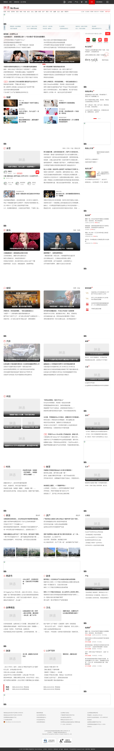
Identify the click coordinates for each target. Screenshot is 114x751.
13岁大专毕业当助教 (48, 28)
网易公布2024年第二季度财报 (20, 687)
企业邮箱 (87, 11)
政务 (62, 11)
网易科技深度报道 (63, 28)
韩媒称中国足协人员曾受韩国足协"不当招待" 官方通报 (61, 74)
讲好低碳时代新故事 (80, 26)
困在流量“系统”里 (54, 92)
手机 (45, 434)
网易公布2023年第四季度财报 (20, 689)
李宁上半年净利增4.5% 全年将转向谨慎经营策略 (99, 298)
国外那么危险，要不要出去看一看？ (55, 473)
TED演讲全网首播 (14, 28)
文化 (32, 11)
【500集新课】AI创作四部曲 (93, 534)
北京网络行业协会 (65, 712)
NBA (64, 148)
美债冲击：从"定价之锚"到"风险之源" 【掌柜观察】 (20, 319)
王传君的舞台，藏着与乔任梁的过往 (15, 255)
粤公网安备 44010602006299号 (13, 722)
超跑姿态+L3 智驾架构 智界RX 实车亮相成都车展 (59, 364)
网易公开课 (89, 148)
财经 (21, 11)
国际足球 (77, 148)
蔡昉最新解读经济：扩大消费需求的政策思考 (69, 121)
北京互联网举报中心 (41, 715)
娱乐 (28, 11)
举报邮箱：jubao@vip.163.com (94, 715)
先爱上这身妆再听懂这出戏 (52, 629)
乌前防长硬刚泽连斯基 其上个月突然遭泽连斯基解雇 (20, 66)
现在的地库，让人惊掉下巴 (52, 537)
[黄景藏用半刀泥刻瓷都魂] (51, 103)
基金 (78, 288)
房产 (43, 11)
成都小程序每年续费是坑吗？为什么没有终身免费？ (20, 521)
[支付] (82, 2)
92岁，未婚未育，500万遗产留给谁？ (16, 485)
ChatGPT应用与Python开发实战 (94, 532)
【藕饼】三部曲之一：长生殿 (53, 672)
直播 (36, 11)
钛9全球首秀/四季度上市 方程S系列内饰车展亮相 (19, 369)
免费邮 (91, 11)
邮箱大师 (96, 11)
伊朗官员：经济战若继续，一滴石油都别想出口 (18, 311)
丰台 (17, 557)
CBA (68, 148)
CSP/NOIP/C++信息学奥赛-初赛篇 (94, 545)
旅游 (8, 650)
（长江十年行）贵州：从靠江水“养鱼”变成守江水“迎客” (21, 667)
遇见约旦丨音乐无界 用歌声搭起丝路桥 (56, 42)
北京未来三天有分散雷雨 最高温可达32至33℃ (23, 81)
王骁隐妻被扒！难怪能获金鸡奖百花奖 (16, 253)
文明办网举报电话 (41, 722)
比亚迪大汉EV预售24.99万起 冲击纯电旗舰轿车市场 (60, 372)
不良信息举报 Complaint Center (77, 749)
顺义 (29, 557)
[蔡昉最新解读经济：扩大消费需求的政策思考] (51, 120)
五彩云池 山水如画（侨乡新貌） (14, 672)
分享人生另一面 (95, 26)
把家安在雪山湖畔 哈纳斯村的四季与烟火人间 (58, 47)
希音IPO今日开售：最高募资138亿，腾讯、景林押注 (60, 313)
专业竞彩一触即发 (96, 28)
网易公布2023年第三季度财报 (52, 689)
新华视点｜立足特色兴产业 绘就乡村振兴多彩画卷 (59, 579)
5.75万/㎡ (65, 557)
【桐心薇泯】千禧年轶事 (51, 669)
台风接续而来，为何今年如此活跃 (14, 40)
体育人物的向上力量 (80, 28)
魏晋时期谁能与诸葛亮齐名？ (103, 152)
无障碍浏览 (16, 2)
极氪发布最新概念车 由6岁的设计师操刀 (56, 374)
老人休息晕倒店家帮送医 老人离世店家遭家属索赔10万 (21, 74)
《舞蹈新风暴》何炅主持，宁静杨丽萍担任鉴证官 (59, 255)
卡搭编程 (101, 11)
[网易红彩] (37, 172)
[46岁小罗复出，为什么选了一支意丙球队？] (11, 111)
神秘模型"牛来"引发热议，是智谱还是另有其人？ (59, 408)
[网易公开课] (70, 2)
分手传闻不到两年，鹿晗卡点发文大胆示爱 (57, 263)
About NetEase (38, 749)
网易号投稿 (105, 60)
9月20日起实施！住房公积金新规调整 (55, 524)
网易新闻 (11, 7)
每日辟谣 (88, 47)
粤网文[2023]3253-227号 (67, 719)
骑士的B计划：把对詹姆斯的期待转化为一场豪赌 (68, 194)
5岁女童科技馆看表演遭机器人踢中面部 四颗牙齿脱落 (61, 72)
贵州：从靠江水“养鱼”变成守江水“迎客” (16, 42)
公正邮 (82, 11)
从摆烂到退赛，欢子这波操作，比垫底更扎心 (58, 261)
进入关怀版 (23, 2)
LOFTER (50, 650)
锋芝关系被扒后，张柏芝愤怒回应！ (15, 258)
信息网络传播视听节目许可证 (94, 722)
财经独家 (88, 288)
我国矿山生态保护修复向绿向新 (14, 45)
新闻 (5, 11)
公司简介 (45, 749)
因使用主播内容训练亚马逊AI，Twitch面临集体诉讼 (60, 410)
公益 (86, 367)
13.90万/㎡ (77, 557)
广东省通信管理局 (8, 719)
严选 (86, 576)
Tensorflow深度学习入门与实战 (93, 537)
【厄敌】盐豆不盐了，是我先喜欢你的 (56, 677)
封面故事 (28, 28)
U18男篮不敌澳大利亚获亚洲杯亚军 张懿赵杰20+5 (60, 165)
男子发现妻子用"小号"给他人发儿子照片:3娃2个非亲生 (21, 77)
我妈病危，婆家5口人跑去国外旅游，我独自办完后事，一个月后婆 (96, 95)
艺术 (86, 467)
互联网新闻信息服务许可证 (10, 717)
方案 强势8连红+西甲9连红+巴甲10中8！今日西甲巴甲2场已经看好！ (21, 176)
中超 (72, 148)
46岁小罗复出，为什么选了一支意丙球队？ (29, 112)
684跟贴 (100, 655)
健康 (54, 11)
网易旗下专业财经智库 (15, 26)
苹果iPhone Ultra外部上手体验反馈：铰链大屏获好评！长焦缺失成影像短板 (63, 434)
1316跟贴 (99, 666)
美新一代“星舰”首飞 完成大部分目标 (55, 584)
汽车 (51, 11)
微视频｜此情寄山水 (11, 34)
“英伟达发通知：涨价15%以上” (54, 400)
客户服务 (61, 749)
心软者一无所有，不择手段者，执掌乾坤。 (17, 629)
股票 (74, 288)
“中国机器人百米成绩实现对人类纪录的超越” (58, 45)
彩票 (17, 11)
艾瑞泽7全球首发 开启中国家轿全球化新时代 (18, 374)
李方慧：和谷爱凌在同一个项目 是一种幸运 (69, 112)
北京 (58, 11)
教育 (39, 11)
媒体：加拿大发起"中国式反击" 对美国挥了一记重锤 (20, 69)
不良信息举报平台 (41, 719)
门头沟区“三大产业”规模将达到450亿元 (16, 92)
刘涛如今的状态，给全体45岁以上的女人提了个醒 (19, 261)
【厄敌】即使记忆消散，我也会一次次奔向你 (58, 675)
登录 (92, 2)
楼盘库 (78, 515)
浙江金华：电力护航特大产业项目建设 (56, 600)
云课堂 (87, 515)
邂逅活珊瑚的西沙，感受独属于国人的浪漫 (29, 121)
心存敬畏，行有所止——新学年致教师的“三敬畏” (59, 488)
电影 (74, 230)
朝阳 (5, 557)
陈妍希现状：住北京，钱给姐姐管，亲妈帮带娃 (18, 263)
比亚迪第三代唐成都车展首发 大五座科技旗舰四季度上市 (22, 364)
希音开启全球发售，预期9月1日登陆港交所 (57, 422)
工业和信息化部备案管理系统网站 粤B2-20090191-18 (57, 730)
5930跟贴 (99, 648)
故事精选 (10, 607)
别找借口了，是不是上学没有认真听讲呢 (56, 493)
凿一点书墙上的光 (30, 26)
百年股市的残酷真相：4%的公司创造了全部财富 (59, 311)
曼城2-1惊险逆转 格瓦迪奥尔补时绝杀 (28, 193)
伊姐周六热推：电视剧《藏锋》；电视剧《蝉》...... (20, 488)
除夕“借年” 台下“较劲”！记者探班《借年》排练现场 (60, 623)
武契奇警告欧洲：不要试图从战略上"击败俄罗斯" (19, 72)
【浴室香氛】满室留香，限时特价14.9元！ (97, 592)
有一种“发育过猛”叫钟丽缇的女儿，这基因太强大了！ (20, 529)
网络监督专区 (104, 7)
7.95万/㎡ (53, 557)
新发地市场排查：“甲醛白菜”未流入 (15, 84)
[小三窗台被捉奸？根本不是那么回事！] (11, 103)
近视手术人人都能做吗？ (92, 159)
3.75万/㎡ (38, 557)
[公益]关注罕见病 (89, 382)
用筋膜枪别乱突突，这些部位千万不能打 (96, 360)
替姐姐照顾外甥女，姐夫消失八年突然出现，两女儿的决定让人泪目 (96, 105)
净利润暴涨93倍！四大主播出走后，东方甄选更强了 (60, 319)
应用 (10, 2)
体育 (8, 11)
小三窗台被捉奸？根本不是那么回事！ (29, 104)
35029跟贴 (104, 635)
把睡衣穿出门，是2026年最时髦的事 (15, 483)
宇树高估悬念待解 (96, 308)
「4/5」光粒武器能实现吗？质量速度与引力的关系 (103, 173)
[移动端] (64, 2)
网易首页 (6, 2)
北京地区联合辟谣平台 (66, 717)
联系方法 (50, 749)
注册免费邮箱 (99, 2)
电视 (78, 230)
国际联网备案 (40, 712)
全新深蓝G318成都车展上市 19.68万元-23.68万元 (59, 366)
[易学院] (91, 60)
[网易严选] (76, 2)
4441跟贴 (99, 641)
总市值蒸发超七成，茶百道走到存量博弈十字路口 (59, 316)
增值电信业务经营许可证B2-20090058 (13, 715)
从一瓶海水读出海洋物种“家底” (53, 597)
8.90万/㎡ (13, 557)
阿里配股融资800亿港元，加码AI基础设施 (57, 405)
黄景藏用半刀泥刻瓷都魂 (67, 103)
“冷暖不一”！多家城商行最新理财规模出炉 (17, 313)
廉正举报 (88, 749)
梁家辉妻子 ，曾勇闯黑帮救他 (53, 253)
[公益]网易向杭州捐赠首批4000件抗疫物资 (97, 385)
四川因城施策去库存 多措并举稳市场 (55, 521)
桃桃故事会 (89, 91)
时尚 (8, 467)
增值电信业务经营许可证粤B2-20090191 (13, 712)
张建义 (10, 171)
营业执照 (89, 719)
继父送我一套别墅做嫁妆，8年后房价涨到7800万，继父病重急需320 (96, 100)
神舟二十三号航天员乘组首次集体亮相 (56, 587)
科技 (25, 11)
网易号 (66, 11)
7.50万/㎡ (25, 557)
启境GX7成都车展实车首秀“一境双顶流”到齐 (18, 366)
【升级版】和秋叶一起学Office (93, 542)
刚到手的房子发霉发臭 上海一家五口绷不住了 (58, 69)
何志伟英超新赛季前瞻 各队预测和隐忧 (60, 87)
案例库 (38, 515)
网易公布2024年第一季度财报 (52, 687)
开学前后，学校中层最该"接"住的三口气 (56, 491)
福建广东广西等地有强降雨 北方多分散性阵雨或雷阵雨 (21, 595)
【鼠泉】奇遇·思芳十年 (51, 667)
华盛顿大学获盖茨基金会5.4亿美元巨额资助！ (58, 470)
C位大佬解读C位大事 (64, 26)
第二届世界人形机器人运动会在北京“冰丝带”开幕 (19, 87)
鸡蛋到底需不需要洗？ (91, 162)
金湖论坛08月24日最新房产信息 (54, 527)
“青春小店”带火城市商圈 (51, 40)
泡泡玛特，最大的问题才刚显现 (58, 81)
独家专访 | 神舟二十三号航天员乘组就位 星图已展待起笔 (61, 582)
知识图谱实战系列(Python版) (93, 540)
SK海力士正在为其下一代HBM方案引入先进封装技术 (60, 425)
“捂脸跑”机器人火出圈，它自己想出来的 (60, 84)
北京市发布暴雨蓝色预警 (11, 89)
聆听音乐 (45, 26)
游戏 (86, 415)
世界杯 (13, 11)
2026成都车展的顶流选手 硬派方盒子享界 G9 (18, 372)
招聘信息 (56, 749)
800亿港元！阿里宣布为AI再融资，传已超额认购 (59, 420)
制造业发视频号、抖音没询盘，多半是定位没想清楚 (20, 539)
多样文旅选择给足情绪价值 (12, 47)
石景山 (45, 557)
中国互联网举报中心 (41, 717)
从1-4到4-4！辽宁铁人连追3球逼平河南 (16, 205)
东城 (70, 557)
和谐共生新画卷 (49, 77)
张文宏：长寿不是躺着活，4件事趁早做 (96, 357)
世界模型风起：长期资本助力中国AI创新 (56, 428)
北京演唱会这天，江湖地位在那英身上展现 (57, 258)
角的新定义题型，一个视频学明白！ (55, 485)
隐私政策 (66, 749)
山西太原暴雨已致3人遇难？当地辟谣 (95, 55)
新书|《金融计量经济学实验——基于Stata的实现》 (60, 475)
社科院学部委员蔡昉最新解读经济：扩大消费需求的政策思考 (100, 304)
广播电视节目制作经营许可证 (67, 715)
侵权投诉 (93, 749)
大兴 (57, 557)
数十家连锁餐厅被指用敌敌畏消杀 (54, 66)
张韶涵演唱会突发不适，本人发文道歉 (60, 89)
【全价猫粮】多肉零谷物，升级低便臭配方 (97, 597)
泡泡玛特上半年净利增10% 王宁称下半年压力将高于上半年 (100, 293)
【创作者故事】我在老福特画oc (54, 680)
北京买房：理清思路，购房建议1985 (55, 539)
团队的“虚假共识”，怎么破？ (13, 600)
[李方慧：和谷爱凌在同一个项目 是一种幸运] (51, 111)
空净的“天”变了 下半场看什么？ (13, 524)
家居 (47, 11)
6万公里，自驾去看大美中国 (12, 669)
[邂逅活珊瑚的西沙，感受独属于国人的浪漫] (11, 120)
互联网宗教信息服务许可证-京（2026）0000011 (96, 725)
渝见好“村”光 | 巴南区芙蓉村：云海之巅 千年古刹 (19, 675)
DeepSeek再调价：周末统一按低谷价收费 (57, 402)
